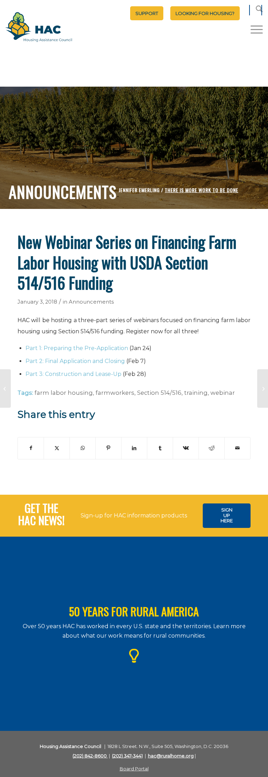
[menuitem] (147, 13)
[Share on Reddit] (211, 448)
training (196, 392)
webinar (222, 392)
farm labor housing (64, 392)
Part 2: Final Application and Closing (75, 361)
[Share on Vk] (186, 448)
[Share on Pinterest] (108, 448)
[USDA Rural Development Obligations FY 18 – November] (5, 388)
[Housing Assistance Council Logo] (38, 27)
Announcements (91, 302)
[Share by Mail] (237, 448)
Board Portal (134, 768)
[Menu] (253, 29)
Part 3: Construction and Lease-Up (73, 374)
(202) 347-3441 (127, 755)
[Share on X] (56, 448)
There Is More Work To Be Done (201, 190)
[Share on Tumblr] (160, 448)
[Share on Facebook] (31, 448)
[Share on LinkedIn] (134, 448)
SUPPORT (146, 13)
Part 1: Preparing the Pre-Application (76, 348)
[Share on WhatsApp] (82, 448)
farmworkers (115, 392)
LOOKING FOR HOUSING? (205, 13)
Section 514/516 (159, 392)
